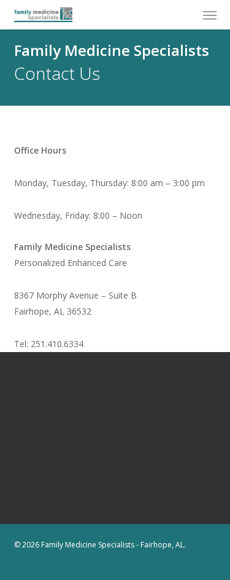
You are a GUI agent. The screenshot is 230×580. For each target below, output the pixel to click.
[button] (210, 15)
